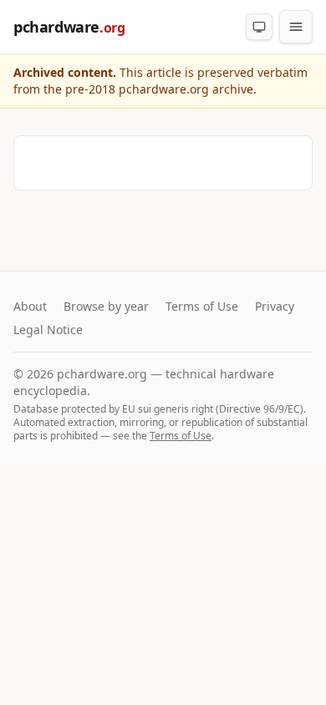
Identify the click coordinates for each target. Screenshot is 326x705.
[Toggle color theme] (259, 26)
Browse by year (106, 306)
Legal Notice (48, 329)
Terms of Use (202, 306)
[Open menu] (296, 26)
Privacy (274, 306)
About (30, 306)
